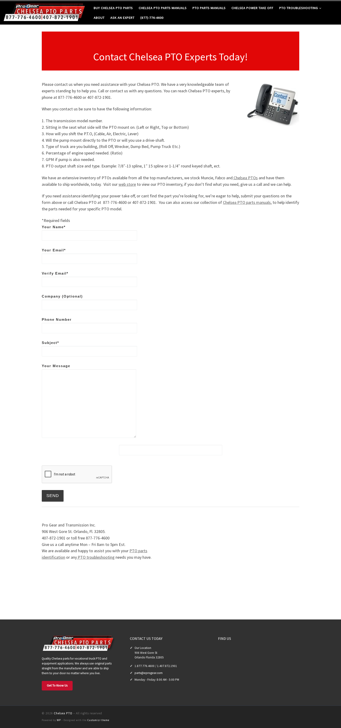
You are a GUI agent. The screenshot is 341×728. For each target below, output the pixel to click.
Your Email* (54, 250)
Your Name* (54, 227)
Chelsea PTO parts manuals (247, 202)
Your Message (56, 366)
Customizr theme (98, 720)
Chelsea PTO (63, 713)
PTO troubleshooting (96, 557)
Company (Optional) (62, 296)
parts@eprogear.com (149, 673)
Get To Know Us (57, 685)
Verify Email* (55, 273)
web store (127, 184)
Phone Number (57, 319)
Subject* (50, 343)
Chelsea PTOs (245, 177)
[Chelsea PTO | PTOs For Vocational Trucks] (45, 12)
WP (59, 720)
